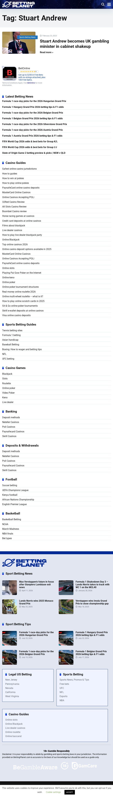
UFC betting (8, 358)
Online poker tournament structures (20, 286)
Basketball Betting (11, 519)
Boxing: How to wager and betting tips (22, 349)
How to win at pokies (13, 178)
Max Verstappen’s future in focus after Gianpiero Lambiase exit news (36, 584)
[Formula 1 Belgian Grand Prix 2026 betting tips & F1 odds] (66, 663)
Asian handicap (10, 339)
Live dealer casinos (12, 230)
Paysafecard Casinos (13, 431)
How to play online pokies (15, 183)
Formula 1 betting (11, 335)
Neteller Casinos (10, 422)
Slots (5, 378)
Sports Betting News (27, 37)
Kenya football (9, 494)
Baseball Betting (10, 344)
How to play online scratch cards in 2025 (23, 301)
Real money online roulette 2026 (19, 291)
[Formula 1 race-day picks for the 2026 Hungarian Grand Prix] (9, 644)
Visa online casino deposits (16, 315)
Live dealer (7, 402)
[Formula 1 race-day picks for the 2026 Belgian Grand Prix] (9, 663)
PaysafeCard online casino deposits (20, 187)
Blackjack (7, 373)
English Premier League (14, 504)
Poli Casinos (8, 426)
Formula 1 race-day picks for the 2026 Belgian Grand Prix (32, 112)
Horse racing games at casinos (18, 216)
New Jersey (11, 679)
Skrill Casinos (9, 436)
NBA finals (7, 533)
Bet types (7, 538)
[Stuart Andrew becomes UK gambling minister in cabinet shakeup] (18, 43)
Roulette (6, 383)
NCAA (5, 524)
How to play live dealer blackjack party (22, 235)
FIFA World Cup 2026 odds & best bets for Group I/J (29, 147)
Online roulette (12, 732)
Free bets (64, 684)
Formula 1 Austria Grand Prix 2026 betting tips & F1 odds (32, 135)
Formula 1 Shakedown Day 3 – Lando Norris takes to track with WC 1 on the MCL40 (92, 584)
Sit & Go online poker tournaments (20, 305)
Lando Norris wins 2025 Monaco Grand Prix (36, 602)
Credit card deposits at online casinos (21, 220)
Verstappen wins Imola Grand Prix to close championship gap (92, 602)
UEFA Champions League (15, 490)
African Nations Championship (18, 499)
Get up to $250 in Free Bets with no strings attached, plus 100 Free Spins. (31, 77)
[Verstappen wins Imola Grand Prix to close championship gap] (66, 613)
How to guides (9, 173)
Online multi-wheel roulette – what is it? (22, 296)
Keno (5, 397)
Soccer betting (9, 485)
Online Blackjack (10, 239)
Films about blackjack (13, 225)
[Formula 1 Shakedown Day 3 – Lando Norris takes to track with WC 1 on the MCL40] (66, 594)
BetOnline (31, 83)
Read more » (46, 52)
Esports (63, 696)
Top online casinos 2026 (15, 244)
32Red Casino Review (13, 202)
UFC (62, 688)
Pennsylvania (12, 684)
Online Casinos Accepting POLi (18, 197)
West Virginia (12, 696)
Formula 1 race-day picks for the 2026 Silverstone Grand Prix (34, 124)
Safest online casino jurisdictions (19, 168)
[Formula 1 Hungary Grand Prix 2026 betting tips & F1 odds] (66, 644)
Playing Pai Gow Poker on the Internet (21, 272)
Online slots (8, 268)
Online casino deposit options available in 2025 (26, 249)
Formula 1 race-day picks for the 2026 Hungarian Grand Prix (34, 101)
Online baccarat (13, 736)
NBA (62, 700)
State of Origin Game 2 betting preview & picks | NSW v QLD (33, 153)
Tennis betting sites (12, 330)
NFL (4, 354)
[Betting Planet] (18, 4)
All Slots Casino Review (14, 206)
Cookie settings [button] (53, 792)
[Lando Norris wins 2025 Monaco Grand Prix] (9, 613)
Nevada (9, 688)
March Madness (10, 529)
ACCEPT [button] (69, 792)
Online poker (8, 282)
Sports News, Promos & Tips (74, 679)
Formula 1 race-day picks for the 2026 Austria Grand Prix (32, 130)
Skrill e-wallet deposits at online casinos (23, 310)
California (10, 692)
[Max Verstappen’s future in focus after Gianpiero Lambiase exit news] (9, 594)
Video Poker (8, 392)
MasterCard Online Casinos (16, 192)
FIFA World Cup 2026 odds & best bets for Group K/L (30, 141)
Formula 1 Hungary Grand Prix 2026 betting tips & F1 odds (33, 107)
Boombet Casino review (14, 211)
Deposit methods (11, 417)
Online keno (8, 277)
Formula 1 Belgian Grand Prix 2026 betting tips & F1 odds (32, 118)
